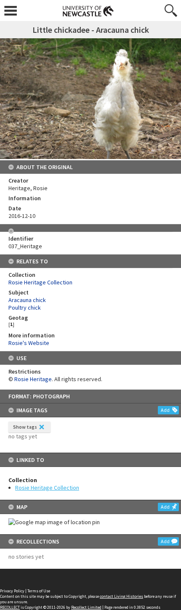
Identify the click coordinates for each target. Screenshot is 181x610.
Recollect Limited (86, 607)
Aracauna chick (27, 300)
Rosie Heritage (33, 379)
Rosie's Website (28, 343)
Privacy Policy (12, 591)
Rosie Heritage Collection (47, 487)
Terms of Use (38, 591)
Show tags (25, 427)
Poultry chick (24, 307)
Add (165, 410)
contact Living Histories (121, 596)
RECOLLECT (10, 607)
